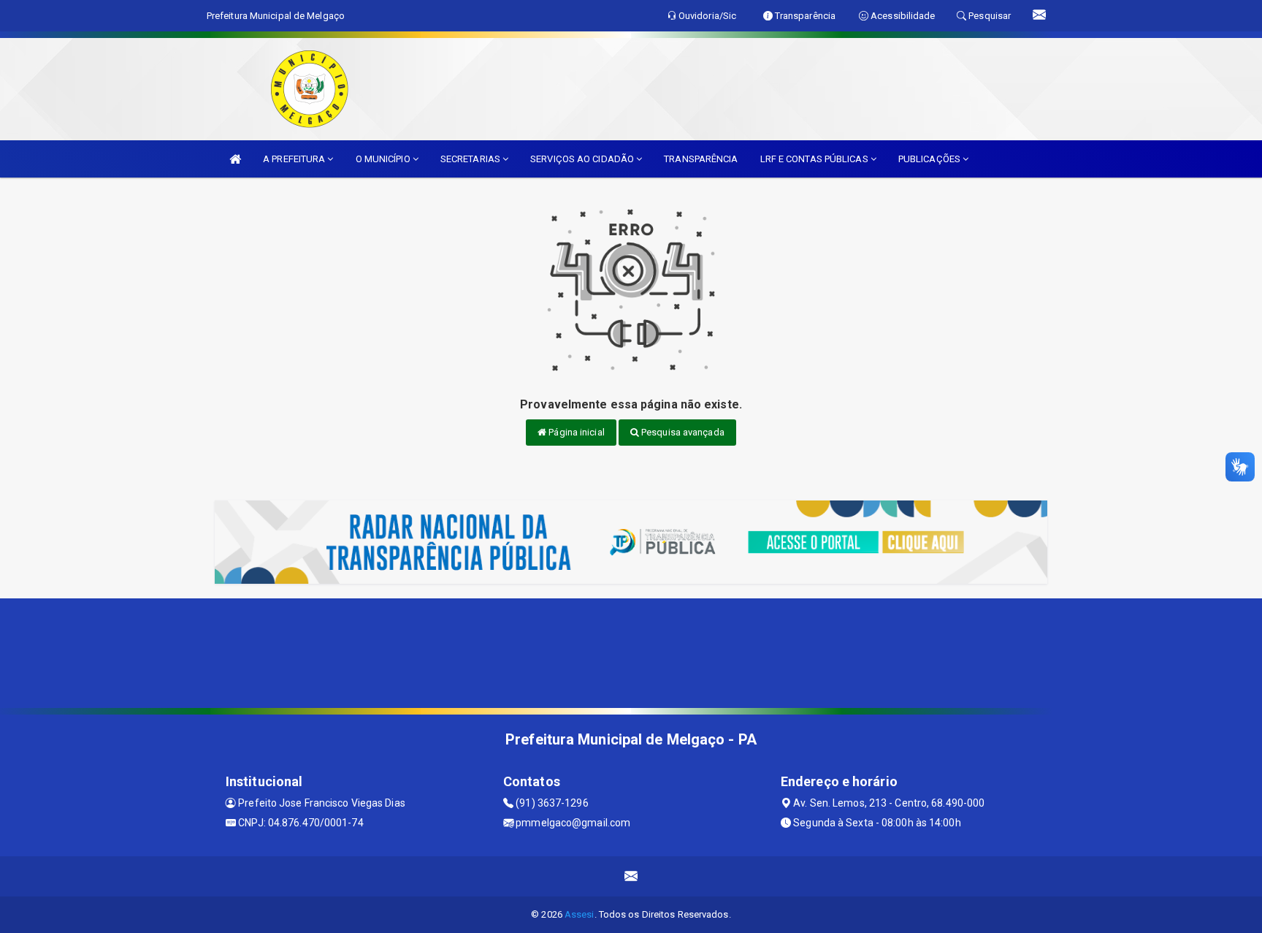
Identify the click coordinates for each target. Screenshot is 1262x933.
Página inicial (575, 432)
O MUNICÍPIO (384, 158)
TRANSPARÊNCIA (701, 158)
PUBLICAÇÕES (930, 158)
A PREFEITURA (295, 158)
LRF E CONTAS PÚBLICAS (815, 158)
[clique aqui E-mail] (631, 876)
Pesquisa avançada (681, 432)
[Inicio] (235, 159)
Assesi (579, 914)
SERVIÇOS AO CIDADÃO (583, 158)
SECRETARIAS (471, 158)
